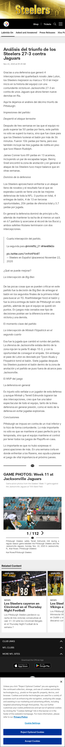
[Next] (42, 533)
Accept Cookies (32, 741)
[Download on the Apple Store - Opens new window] (21, 666)
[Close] (61, 681)
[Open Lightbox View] (32, 525)
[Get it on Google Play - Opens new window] (42, 667)
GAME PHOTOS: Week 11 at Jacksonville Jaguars (28, 476)
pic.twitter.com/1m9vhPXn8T (23, 253)
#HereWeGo (47, 246)
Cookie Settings (32, 723)
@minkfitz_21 (33, 246)
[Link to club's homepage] (6, 22)
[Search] (55, 24)
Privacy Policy (21, 717)
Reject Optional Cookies (32, 732)
